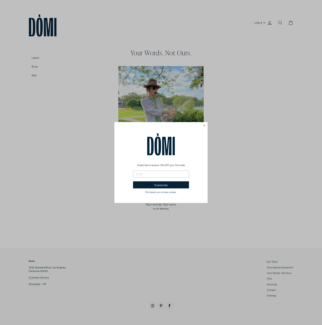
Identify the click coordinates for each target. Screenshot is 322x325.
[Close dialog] (204, 125)
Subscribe (161, 185)
